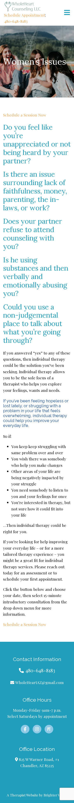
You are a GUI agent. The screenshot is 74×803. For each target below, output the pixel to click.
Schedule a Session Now (24, 115)
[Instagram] (37, 729)
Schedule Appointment (24, 15)
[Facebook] (25, 729)
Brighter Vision (55, 795)
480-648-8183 (16, 21)
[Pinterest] (49, 729)
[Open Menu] (67, 12)
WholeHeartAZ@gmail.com (39, 682)
